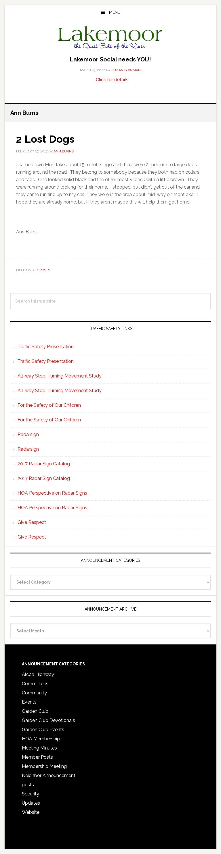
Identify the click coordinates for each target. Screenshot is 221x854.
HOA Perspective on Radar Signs (52, 493)
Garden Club (35, 711)
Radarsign (28, 434)
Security (30, 794)
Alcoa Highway (38, 674)
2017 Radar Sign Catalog (44, 463)
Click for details (112, 79)
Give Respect (32, 522)
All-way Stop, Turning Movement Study (60, 376)
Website (30, 812)
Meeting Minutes (39, 748)
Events (29, 702)
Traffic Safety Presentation (46, 346)
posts (45, 270)
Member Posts (37, 757)
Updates (31, 803)
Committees (35, 683)
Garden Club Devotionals (48, 720)
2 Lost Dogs (45, 139)
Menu (115, 12)
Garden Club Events (43, 729)
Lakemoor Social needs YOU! (110, 59)
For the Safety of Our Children (49, 405)
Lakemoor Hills (110, 38)
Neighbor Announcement (48, 775)
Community (34, 693)
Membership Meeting (44, 766)
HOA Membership (41, 738)
